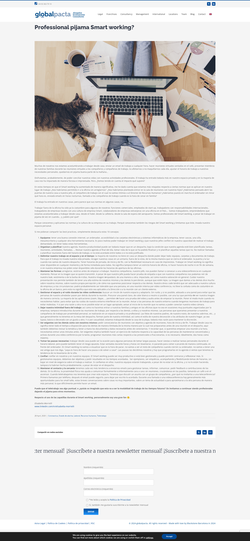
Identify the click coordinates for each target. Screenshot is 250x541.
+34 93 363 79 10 (44, 4)
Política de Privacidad (120, 499)
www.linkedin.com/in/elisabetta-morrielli (54, 406)
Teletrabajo (101, 416)
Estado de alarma (66, 416)
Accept (169, 536)
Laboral (77, 416)
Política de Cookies (57, 523)
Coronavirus (53, 416)
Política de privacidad (78, 523)
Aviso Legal (40, 523)
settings (149, 538)
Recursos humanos (88, 416)
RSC (93, 523)
